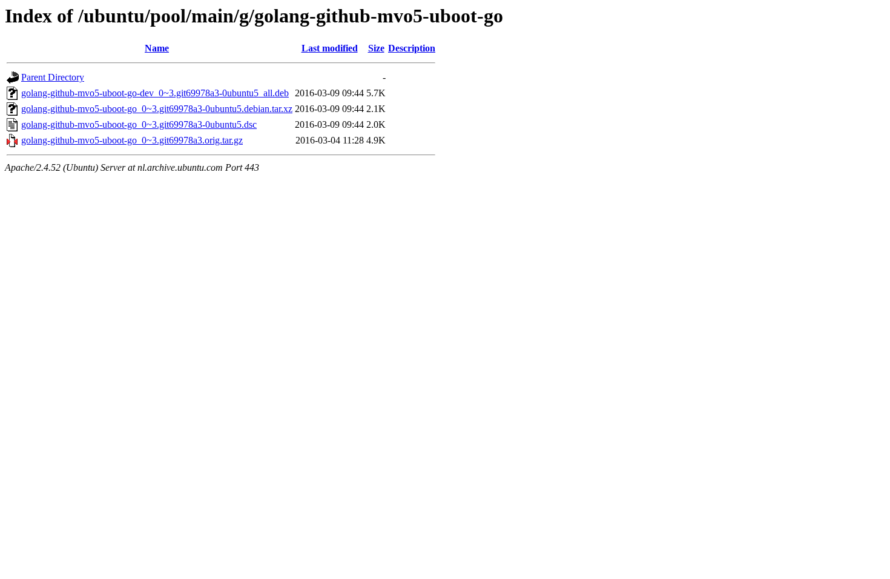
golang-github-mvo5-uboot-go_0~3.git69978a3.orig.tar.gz (132, 140)
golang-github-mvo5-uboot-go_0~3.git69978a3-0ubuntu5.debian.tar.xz (156, 109)
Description (411, 48)
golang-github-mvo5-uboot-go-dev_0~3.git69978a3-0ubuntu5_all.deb (155, 93)
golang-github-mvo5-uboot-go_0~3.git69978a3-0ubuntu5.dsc (139, 124)
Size (376, 48)
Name (157, 48)
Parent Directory (52, 77)
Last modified (330, 48)
